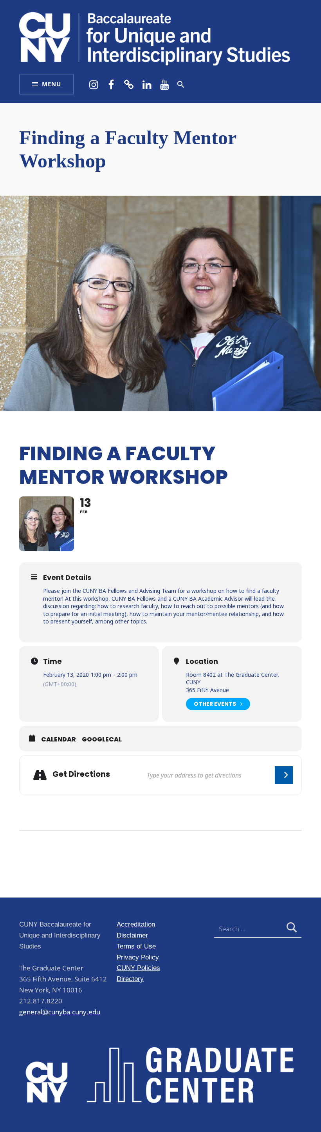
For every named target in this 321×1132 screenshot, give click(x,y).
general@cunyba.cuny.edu (59, 1011)
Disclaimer (132, 935)
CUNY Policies (138, 968)
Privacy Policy (138, 957)
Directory (130, 979)
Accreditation (136, 924)
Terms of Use (136, 946)
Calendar (58, 739)
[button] (181, 84)
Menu (51, 84)
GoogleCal (102, 739)
